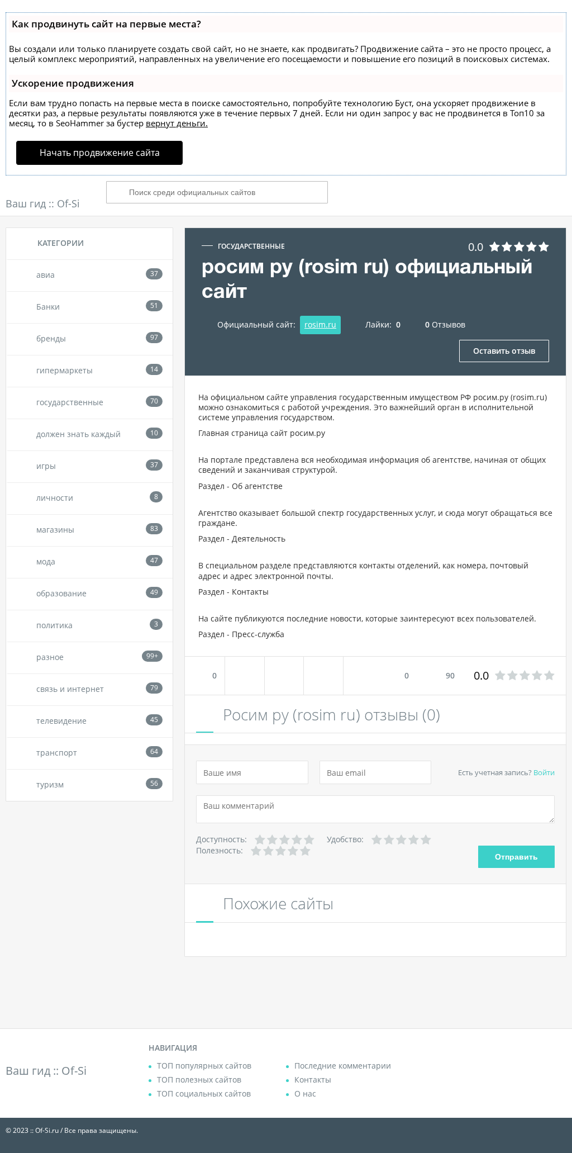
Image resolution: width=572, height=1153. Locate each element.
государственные (251, 246)
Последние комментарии (342, 1065)
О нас (305, 1093)
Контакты (312, 1079)
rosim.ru (320, 324)
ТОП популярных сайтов (204, 1065)
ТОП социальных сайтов (204, 1093)
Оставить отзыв (504, 350)
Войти (544, 772)
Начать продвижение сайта (100, 152)
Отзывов (445, 324)
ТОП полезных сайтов (199, 1079)
